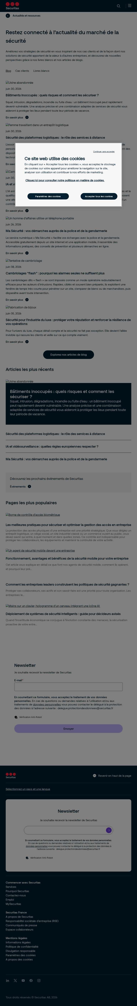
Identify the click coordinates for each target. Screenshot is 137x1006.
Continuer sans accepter (104, 151)
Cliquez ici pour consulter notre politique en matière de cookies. (65, 180)
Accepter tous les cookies (99, 196)
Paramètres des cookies (48, 196)
